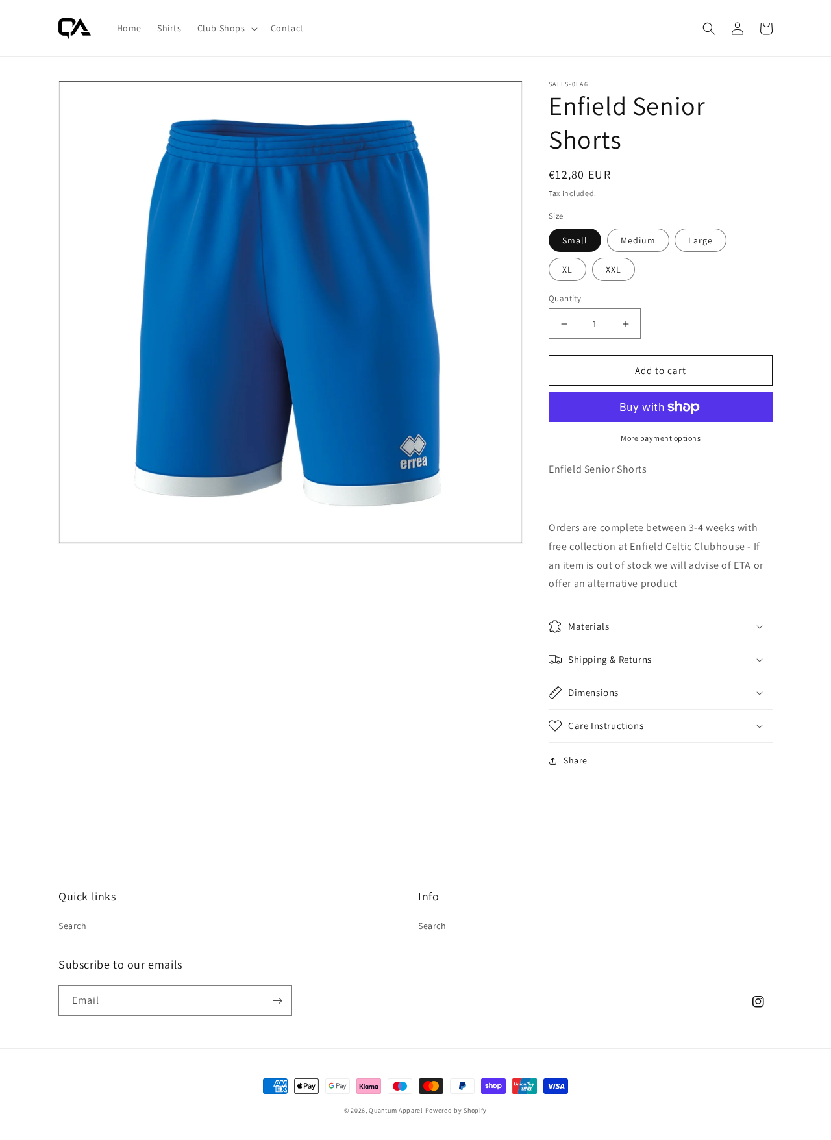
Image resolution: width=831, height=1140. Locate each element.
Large (700, 240)
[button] (226, 28)
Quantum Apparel (396, 1110)
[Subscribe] (277, 1000)
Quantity (565, 298)
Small (575, 240)
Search (72, 926)
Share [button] (576, 760)
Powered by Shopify (456, 1110)
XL (567, 269)
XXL (613, 269)
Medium (638, 240)
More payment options (661, 438)
